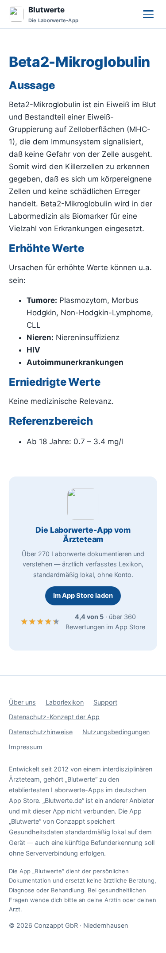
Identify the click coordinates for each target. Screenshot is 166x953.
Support (105, 702)
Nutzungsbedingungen (116, 732)
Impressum (25, 747)
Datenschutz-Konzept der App (54, 717)
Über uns (22, 702)
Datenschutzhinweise (41, 732)
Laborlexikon (65, 702)
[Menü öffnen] (148, 14)
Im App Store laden (83, 596)
